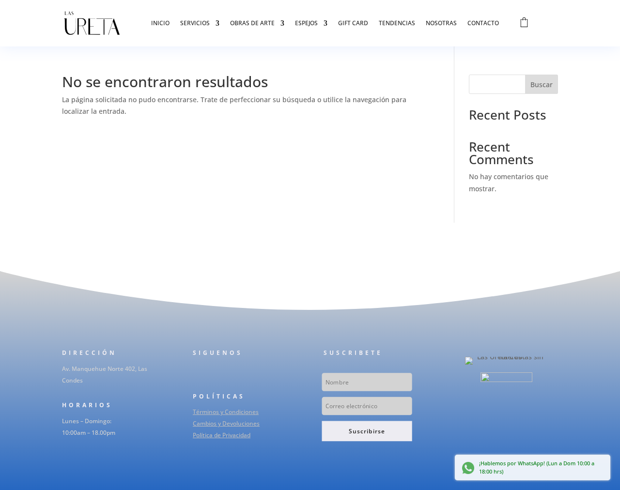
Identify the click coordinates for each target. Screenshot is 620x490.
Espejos (306, 23)
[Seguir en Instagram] (215, 373)
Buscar (541, 84)
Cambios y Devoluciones (226, 423)
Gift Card (353, 23)
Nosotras (441, 23)
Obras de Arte (252, 23)
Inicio (160, 23)
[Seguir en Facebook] (195, 373)
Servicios (195, 23)
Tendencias (397, 23)
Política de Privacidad (221, 435)
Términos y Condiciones (226, 412)
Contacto (483, 23)
